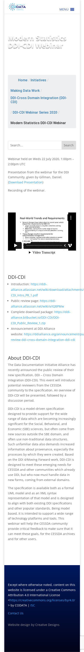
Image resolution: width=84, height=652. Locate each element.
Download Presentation (25, 182)
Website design (19, 625)
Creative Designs (47, 625)
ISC (32, 605)
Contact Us (15, 613)
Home (22, 80)
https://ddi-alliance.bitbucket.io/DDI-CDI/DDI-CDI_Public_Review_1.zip (41, 317)
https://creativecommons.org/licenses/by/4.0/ (42, 600)
